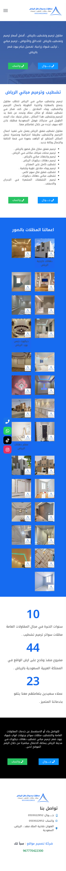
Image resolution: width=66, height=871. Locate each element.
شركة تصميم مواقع (40, 843)
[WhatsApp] (7, 431)
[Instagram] (7, 450)
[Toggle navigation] (8, 10)
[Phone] (7, 421)
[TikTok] (7, 440)
